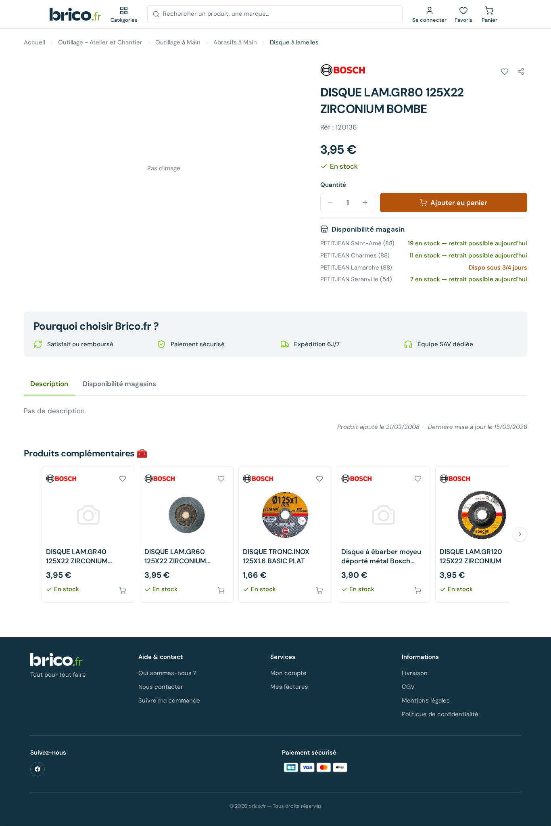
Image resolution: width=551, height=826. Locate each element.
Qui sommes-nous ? (167, 673)
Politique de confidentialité (440, 714)
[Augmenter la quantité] (365, 202)
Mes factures (289, 687)
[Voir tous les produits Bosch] (342, 70)
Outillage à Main (177, 42)
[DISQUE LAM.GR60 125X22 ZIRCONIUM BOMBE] (186, 534)
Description (49, 383)
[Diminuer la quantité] (330, 202)
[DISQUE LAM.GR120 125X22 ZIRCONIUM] (482, 534)
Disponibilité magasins (119, 383)
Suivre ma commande (169, 700)
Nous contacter (160, 687)
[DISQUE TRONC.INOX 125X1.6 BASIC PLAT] (285, 534)
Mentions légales (426, 700)
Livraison (415, 673)
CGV (408, 687)
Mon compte (288, 673)
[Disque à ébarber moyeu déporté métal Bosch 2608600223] (383, 534)
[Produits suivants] (520, 534)
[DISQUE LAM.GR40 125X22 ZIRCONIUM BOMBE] (88, 534)
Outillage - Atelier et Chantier (100, 42)
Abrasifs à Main (235, 42)
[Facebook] (37, 769)
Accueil (34, 42)
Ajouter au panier (458, 202)
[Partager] (520, 71)
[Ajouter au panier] (123, 590)
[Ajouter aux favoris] (505, 71)
